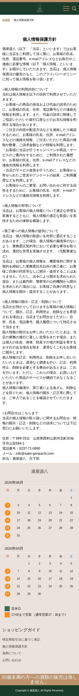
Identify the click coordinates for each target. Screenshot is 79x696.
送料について (11, 653)
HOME (6, 20)
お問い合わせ (11, 660)
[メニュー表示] (66, 8)
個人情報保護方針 (15, 646)
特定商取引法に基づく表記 (21, 639)
